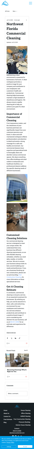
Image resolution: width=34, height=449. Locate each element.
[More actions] (26, 20)
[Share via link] (19, 338)
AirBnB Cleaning (25, 416)
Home (5, 410)
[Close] (32, 438)
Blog (5, 422)
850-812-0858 (17, 431)
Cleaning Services (11, 333)
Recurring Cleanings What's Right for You (17, 370)
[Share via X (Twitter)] (11, 338)
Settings (9, 446)
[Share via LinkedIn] (15, 338)
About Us (6, 413)
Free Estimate (8, 419)
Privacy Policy (10, 442)
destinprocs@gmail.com (17, 433)
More (14, 11)
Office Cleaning (25, 413)
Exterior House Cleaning (23, 425)
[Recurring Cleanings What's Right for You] (17, 360)
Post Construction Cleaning (22, 419)
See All (25, 350)
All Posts (7, 11)
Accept (25, 446)
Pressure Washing (24, 422)
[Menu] (30, 3)
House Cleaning (25, 410)
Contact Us (7, 416)
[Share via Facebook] (7, 338)
